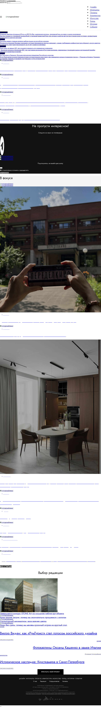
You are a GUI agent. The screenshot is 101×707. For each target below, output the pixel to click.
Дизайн (93, 7)
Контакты (65, 681)
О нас (35, 681)
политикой (22, 170)
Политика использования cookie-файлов (51, 693)
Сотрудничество (54, 681)
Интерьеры (94, 9)
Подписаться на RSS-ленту (68, 693)
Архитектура (95, 15)
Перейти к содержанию (8, 1)
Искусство (94, 18)
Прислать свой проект (50, 672)
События (93, 26)
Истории (93, 24)
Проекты (93, 12)
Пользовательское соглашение (33, 693)
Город (92, 21)
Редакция (43, 681)
